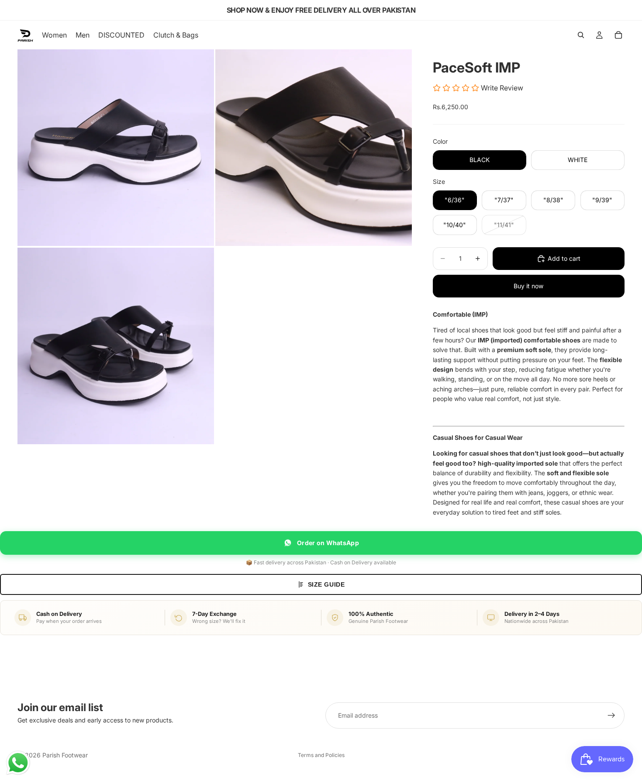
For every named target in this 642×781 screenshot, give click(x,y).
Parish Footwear (65, 755)
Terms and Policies (321, 755)
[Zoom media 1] (115, 147)
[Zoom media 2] (313, 147)
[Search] (580, 35)
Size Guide (326, 584)
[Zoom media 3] (115, 346)
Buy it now (528, 286)
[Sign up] (611, 715)
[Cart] (618, 35)
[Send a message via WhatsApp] (18, 763)
